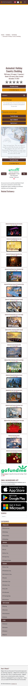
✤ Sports (5, 634)
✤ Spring (5, 606)
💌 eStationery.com (16, 157)
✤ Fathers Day (6, 585)
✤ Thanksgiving (6, 596)
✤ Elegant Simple (7, 560)
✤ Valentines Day (7, 570)
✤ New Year (5, 567)
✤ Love (4, 549)
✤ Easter (5, 578)
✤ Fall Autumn (6, 613)
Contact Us (14, 683)
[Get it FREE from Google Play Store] (14, 497)
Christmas (14, 34)
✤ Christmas (6, 599)
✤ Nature (5, 631)
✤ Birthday (5, 532)
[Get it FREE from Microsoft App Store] (14, 506)
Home (2, 34)
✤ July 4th (5, 588)
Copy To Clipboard (14, 119)
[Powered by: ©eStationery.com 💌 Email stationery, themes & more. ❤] (14, 135)
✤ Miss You (5, 553)
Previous (4, 174)
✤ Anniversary (6, 528)
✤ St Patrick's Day (7, 574)
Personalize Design (14, 86)
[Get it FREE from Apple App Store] (14, 489)
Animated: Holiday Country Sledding (12, 36)
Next (24, 174)
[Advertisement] (14, 19)
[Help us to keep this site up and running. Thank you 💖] (14, 469)
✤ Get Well (5, 546)
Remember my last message (10, 112)
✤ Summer (5, 610)
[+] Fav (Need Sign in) (14, 90)
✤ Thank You (6, 556)
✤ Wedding (5, 539)
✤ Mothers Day (6, 581)
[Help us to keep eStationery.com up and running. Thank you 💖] (14, 169)
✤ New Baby (6, 535)
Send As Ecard (13, 123)
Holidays (8, 34)
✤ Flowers (5, 627)
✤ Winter (5, 617)
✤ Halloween (6, 592)
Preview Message (14, 116)
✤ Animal (5, 623)
